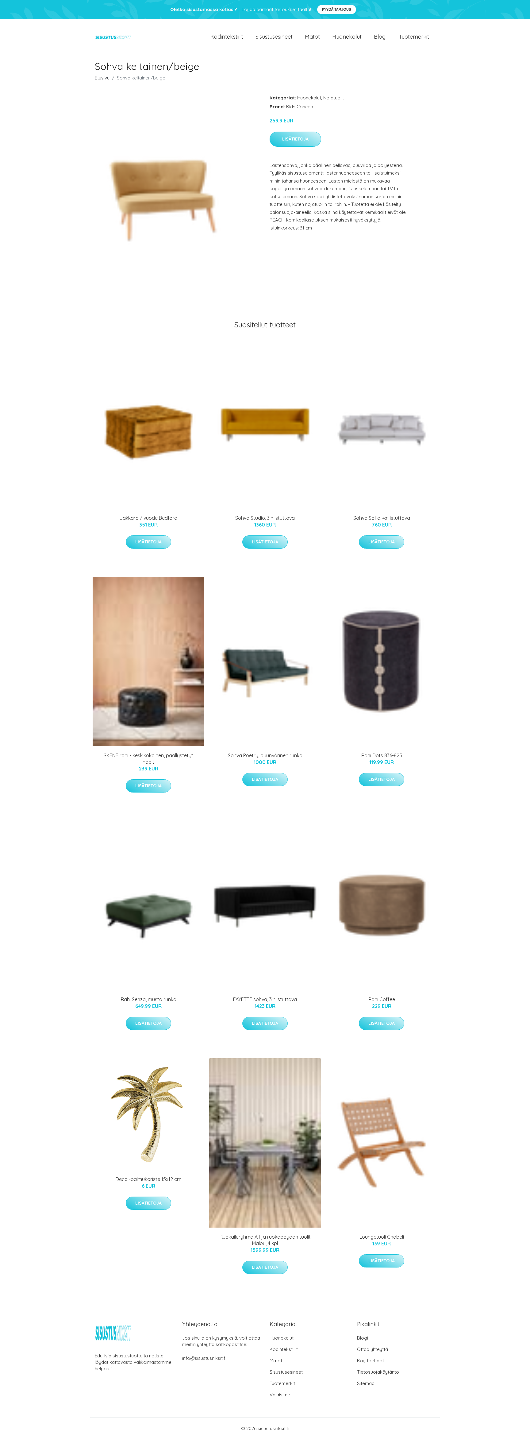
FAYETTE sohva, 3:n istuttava (265, 999)
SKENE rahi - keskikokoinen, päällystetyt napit (148, 758)
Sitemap (365, 1383)
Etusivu (102, 78)
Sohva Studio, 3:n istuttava (265, 518)
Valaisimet (281, 1395)
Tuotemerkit (414, 36)
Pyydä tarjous (336, 9)
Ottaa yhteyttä (372, 1349)
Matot (312, 36)
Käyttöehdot (370, 1361)
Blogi (380, 36)
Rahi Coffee (381, 999)
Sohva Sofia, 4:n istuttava (381, 518)
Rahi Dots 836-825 (381, 755)
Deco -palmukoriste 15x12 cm (148, 1179)
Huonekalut (347, 36)
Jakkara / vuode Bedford (148, 518)
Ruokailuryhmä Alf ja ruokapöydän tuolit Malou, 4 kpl (265, 1240)
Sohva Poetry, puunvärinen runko (265, 755)
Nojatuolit (333, 98)
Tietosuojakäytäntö (378, 1372)
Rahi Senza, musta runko (148, 999)
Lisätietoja (295, 139)
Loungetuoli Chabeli (381, 1237)
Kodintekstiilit (226, 36)
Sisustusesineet (274, 36)
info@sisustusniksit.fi (204, 1358)
